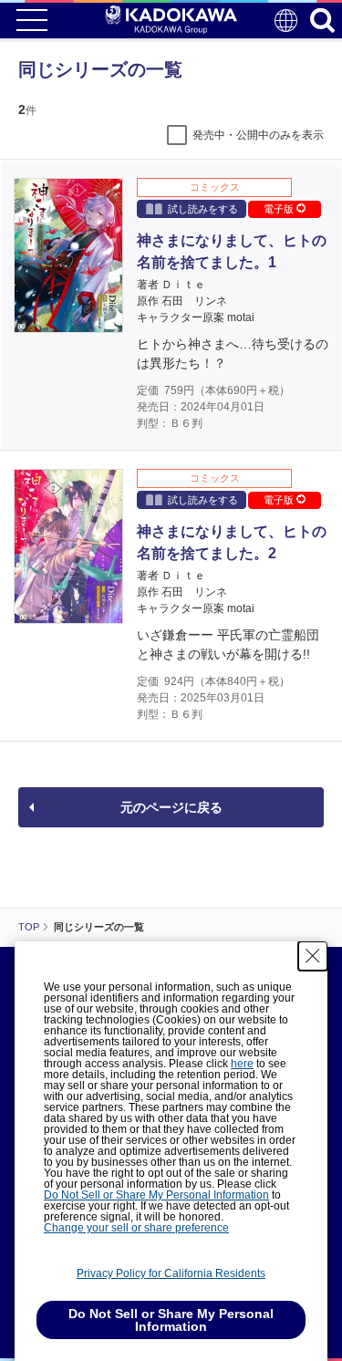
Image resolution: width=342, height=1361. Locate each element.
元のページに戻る (171, 807)
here (242, 1063)
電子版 (280, 208)
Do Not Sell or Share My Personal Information (156, 1195)
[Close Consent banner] (312, 956)
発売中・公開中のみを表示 (258, 135)
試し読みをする (203, 208)
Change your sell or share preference (136, 1227)
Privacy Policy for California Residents (171, 1273)
